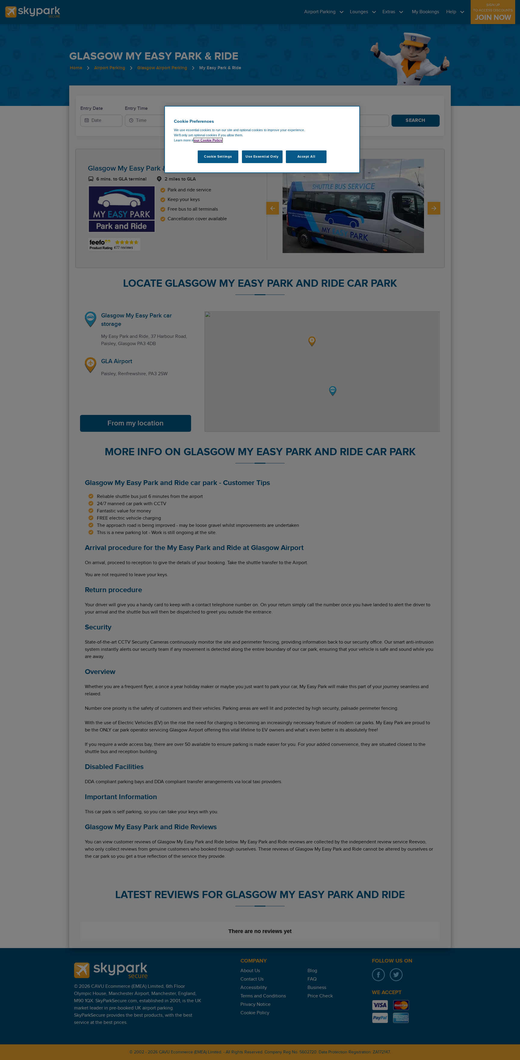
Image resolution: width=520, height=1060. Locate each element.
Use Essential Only (262, 156)
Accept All (306, 156)
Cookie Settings (218, 156)
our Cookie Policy (208, 140)
